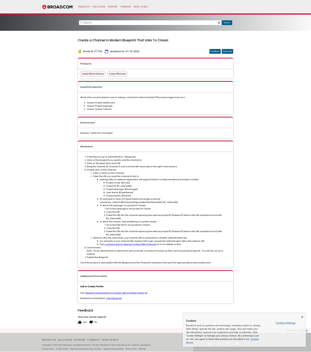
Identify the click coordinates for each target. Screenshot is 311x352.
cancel (219, 22)
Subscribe (227, 51)
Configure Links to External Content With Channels (130, 244)
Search (227, 22)
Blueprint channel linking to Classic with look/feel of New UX (116, 292)
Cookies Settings (285, 323)
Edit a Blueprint (114, 298)
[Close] (302, 317)
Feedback (215, 51)
